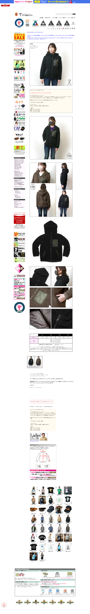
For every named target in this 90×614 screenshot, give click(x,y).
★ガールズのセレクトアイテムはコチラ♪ (35, 32)
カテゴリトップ (30, 35)
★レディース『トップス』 (34, 38)
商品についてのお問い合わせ (36, 406)
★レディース (42, 38)
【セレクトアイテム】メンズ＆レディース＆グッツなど (45, 37)
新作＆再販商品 (37, 35)
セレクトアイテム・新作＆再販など (48, 35)
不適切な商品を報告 (48, 406)
